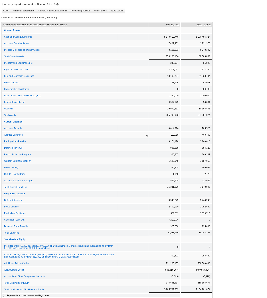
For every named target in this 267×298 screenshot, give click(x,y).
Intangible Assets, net (14, 102)
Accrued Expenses (13, 135)
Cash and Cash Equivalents (18, 37)
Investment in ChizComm (16, 89)
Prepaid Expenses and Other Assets (22, 50)
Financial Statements (23, 10)
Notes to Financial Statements (51, 10)
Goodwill (8, 109)
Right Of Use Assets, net (16, 69)
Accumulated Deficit (14, 270)
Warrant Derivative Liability (17, 161)
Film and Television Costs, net (19, 76)
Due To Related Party (14, 174)
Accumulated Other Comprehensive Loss (24, 276)
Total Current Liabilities (15, 187)
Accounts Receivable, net (16, 43)
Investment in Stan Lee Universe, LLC (22, 96)
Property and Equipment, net (18, 63)
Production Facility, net (15, 213)
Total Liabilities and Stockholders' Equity (24, 289)
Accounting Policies (79, 10)
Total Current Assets (14, 56)
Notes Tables (99, 10)
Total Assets (10, 115)
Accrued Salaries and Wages (18, 180)
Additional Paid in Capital (16, 263)
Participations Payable (15, 141)
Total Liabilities (11, 233)
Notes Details (115, 10)
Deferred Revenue (13, 148)
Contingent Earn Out (14, 220)
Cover (5, 10)
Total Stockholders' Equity (16, 283)
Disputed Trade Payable (16, 226)
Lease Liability (11, 167)
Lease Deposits (12, 82)
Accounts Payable (13, 128)
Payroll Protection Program (17, 154)
